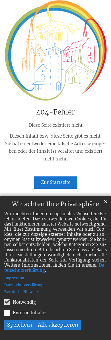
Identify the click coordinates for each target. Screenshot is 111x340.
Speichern (19, 324)
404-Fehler (55, 112)
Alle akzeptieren (58, 324)
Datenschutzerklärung (23, 285)
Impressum (14, 278)
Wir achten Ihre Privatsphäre (55, 204)
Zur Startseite (55, 182)
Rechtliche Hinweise (21, 291)
